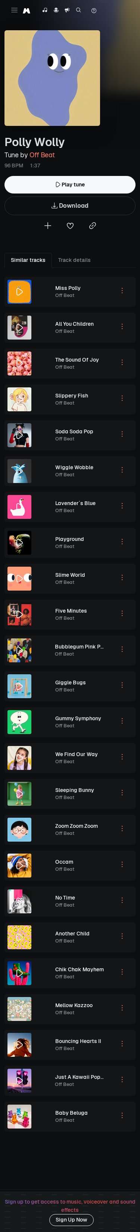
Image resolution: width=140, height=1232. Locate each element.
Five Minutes (71, 610)
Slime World (70, 575)
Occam (64, 861)
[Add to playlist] (47, 226)
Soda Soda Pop (74, 431)
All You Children (74, 324)
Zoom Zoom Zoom (76, 826)
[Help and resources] (94, 11)
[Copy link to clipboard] (92, 226)
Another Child (72, 933)
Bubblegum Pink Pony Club (88, 646)
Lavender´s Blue (75, 503)
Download (72, 206)
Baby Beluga (71, 1112)
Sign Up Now (71, 1219)
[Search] (78, 11)
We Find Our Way (76, 754)
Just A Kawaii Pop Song (84, 1077)
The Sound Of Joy (77, 359)
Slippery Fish (71, 395)
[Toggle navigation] (14, 9)
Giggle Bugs (70, 682)
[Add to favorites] (70, 226)
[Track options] (122, 292)
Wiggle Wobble (74, 467)
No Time (65, 897)
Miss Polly (68, 288)
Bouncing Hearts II (78, 1041)
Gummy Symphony (78, 718)
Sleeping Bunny (74, 790)
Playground (69, 539)
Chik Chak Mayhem (79, 969)
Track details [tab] (74, 260)
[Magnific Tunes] (26, 10)
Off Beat (42, 155)
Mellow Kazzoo (74, 1005)
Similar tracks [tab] (28, 260)
